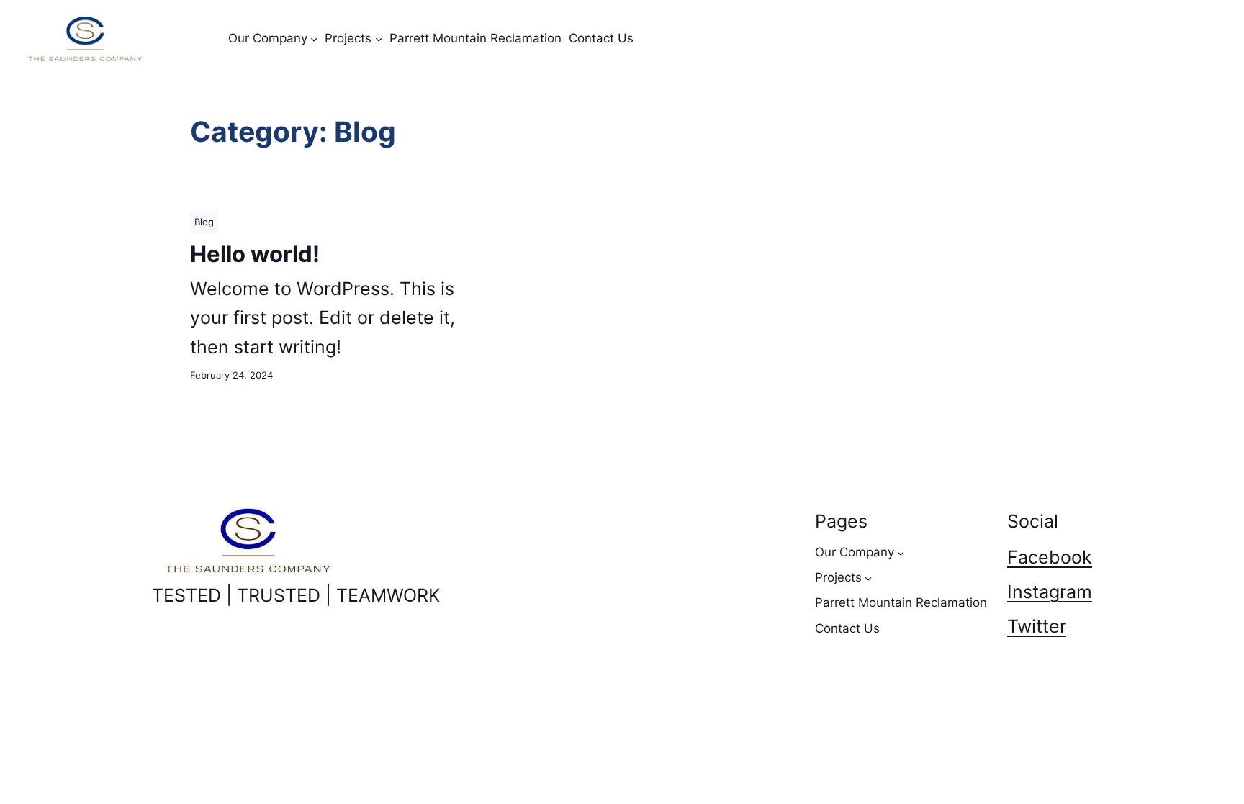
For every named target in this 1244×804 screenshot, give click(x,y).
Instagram (1049, 591)
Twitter (1036, 626)
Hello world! (255, 254)
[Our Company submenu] (313, 38)
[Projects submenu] (378, 38)
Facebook (1049, 557)
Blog (204, 222)
